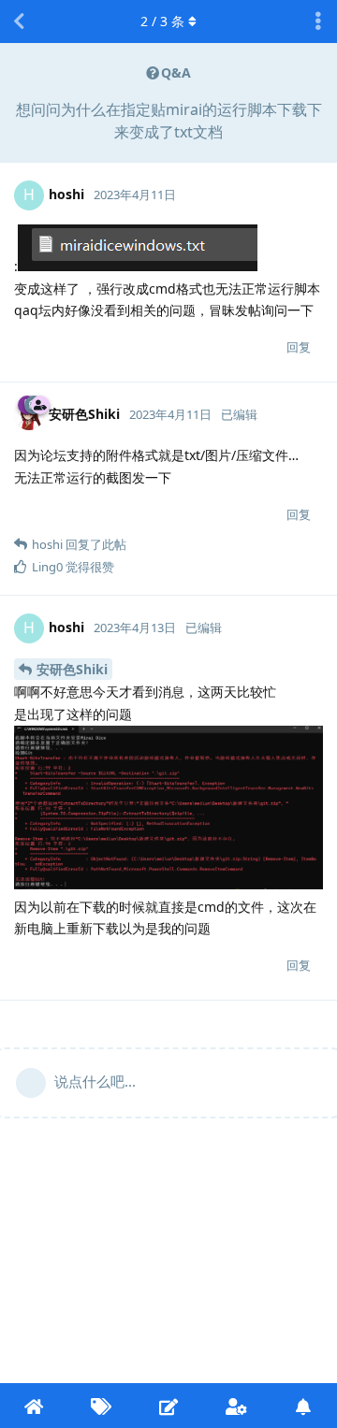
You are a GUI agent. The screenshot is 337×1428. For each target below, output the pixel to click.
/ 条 (162, 21)
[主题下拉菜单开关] (318, 21)
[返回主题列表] (18, 21)
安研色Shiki (72, 669)
